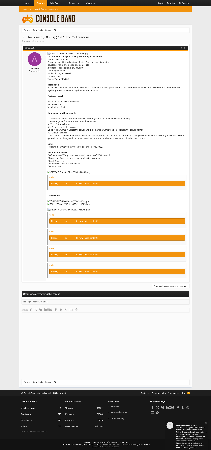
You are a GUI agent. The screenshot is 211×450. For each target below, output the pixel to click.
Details (146, 444)
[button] (32, 3)
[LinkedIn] (45, 309)
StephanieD (98, 426)
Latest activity (117, 418)
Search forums (41, 9)
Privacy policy (173, 393)
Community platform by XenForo (105, 442)
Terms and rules (159, 393)
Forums (40, 3)
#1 (185, 48)
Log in (62, 183)
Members (53, 9)
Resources (74, 3)
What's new (55, 3)
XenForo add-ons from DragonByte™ (97, 444)
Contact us (145, 393)
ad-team (27, 41)
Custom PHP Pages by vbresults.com (105, 447)
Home (26, 3)
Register (72, 183)
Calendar (90, 3)
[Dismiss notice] (206, 423)
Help (183, 393)
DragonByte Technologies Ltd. (132, 444)
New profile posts (119, 412)
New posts (27, 9)
